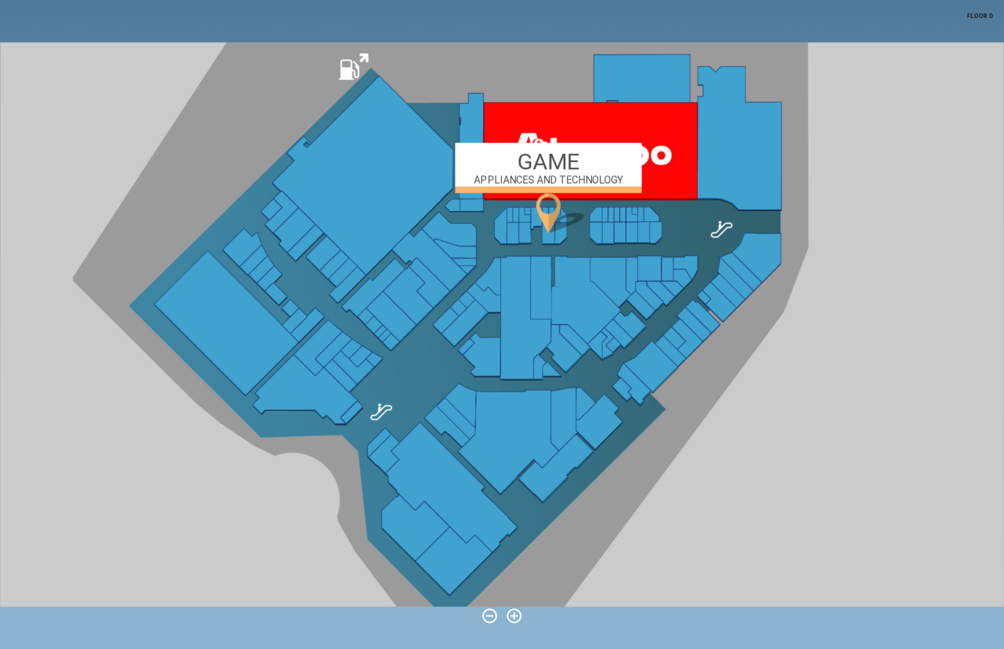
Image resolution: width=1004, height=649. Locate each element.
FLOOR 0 (979, 16)
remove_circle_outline (490, 616)
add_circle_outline (514, 616)
